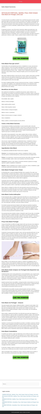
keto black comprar (35, 367)
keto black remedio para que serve (28, 377)
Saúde (4, 363)
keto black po (28, 373)
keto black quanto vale (16, 377)
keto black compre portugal (19, 368)
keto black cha (26, 365)
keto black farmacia (31, 370)
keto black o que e (20, 372)
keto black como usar (26, 367)
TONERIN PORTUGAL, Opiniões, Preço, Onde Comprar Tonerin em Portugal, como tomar (20, 394)
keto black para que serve (10, 373)
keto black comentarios (34, 365)
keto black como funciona (16, 367)
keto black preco (8, 375)
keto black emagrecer (22, 370)
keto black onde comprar (29, 372)
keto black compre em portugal (8, 368)
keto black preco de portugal (18, 375)
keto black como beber (6, 367)
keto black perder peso (20, 373)
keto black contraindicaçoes (31, 368)
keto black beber (6, 365)
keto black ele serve (14, 370)
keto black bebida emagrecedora (16, 365)
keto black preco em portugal (30, 375)
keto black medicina (12, 372)
